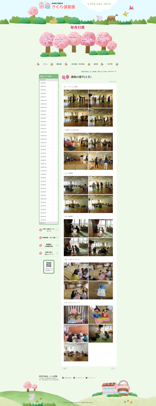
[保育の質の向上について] (48, 256)
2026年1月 (43, 97)
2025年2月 (43, 128)
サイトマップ (91, 377)
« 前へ (64, 368)
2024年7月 (43, 146)
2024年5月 (43, 153)
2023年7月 (43, 181)
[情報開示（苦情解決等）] (48, 248)
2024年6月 (43, 149)
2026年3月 (43, 93)
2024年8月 (43, 142)
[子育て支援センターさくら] (48, 233)
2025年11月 (44, 104)
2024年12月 (44, 132)
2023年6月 (43, 184)
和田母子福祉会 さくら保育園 (48, 376)
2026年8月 (43, 83)
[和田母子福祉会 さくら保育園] (57, 10)
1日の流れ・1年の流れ (78, 64)
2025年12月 (44, 100)
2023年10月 (44, 170)
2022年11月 (44, 199)
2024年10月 (44, 139)
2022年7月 (43, 206)
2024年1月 (43, 163)
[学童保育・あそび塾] (48, 241)
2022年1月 (43, 220)
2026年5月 (43, 90)
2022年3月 (43, 213)
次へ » (113, 368)
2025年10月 (44, 107)
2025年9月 (43, 111)
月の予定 (110, 64)
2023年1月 (43, 195)
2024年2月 (43, 160)
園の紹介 (59, 64)
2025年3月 (43, 125)
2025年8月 (43, 114)
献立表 (96, 64)
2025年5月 (43, 121)
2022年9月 (43, 202)
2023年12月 (44, 167)
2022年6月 (43, 209)
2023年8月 (43, 177)
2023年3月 (43, 192)
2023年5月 (43, 188)
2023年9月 (43, 174)
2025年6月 (43, 118)
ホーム (45, 64)
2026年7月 (43, 86)
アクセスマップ (80, 377)
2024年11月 (44, 135)
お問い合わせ (68, 377)
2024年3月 (43, 156)
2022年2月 (43, 216)
